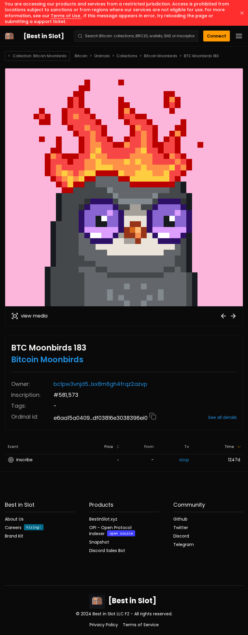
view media (34, 315)
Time (229, 446)
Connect (216, 36)
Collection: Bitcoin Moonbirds (37, 55)
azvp (184, 460)
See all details (222, 417)
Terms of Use (66, 16)
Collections (126, 56)
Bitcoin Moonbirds (160, 56)
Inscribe (24, 460)
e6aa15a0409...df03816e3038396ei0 (101, 418)
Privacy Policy (104, 625)
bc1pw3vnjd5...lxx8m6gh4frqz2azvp (100, 384)
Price (108, 446)
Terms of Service (141, 625)
